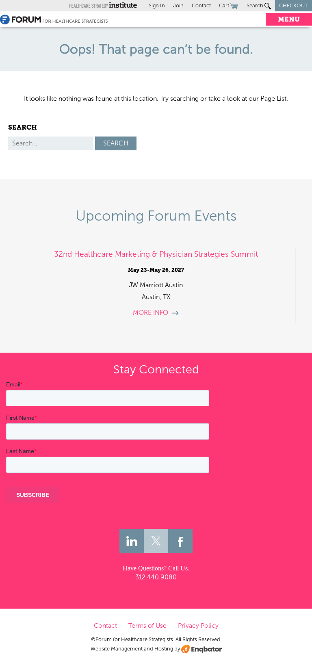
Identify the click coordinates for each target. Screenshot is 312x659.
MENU (289, 19)
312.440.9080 (156, 577)
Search (255, 5)
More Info (150, 312)
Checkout (293, 5)
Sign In (157, 5)
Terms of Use (147, 625)
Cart (224, 5)
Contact (201, 5)
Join (178, 5)
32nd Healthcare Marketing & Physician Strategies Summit (156, 254)
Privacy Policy (198, 625)
